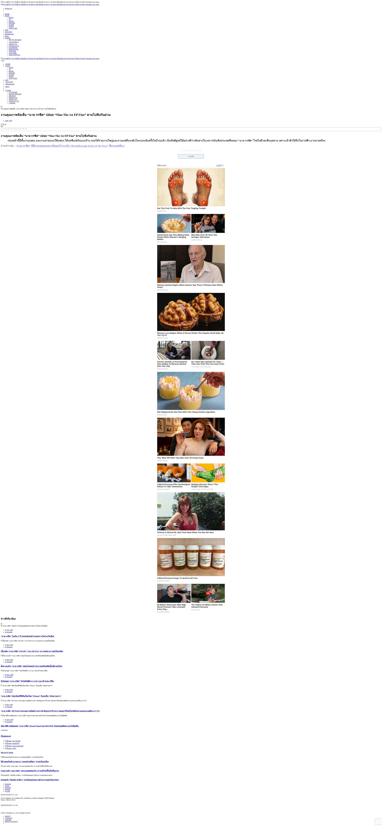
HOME (7, 14)
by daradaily (9, 632)
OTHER (7, 38)
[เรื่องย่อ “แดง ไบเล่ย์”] (13, 741)
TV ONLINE (13, 92)
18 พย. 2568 (9, 690)
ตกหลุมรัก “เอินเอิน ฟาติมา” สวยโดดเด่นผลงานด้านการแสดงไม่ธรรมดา (30, 780)
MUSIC (11, 21)
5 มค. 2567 (8, 120)
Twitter (7, 786)
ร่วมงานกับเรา (14, 42)
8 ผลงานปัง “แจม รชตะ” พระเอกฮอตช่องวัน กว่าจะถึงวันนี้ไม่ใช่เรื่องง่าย (30, 771)
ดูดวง (7, 86)
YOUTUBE (13, 53)
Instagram (8, 787)
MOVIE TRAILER (15, 40)
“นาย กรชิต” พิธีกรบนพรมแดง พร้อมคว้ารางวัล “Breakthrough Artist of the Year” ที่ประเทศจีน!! (70, 145)
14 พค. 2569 (9, 660)
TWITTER (12, 51)
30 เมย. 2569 (9, 675)
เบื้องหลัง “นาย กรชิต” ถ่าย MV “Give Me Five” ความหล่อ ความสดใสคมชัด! (32, 651)
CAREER (12, 103)
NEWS (7, 16)
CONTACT (8, 818)
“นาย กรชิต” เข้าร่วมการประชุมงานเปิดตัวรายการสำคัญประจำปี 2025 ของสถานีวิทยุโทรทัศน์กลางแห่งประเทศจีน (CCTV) (50, 711)
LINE (8, 791)
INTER (11, 26)
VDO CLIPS (13, 28)
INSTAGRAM (13, 49)
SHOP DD (12, 96)
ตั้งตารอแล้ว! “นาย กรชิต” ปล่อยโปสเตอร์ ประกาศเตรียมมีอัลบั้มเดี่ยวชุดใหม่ (32, 666)
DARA (11, 17)
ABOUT (7, 816)
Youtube (7, 789)
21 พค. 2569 (9, 645)
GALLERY (8, 32)
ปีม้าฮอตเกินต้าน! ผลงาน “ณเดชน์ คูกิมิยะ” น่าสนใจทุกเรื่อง (25, 762)
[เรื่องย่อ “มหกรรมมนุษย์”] (14, 746)
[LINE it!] (5, 124)
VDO (6, 30)
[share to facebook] (1, 124)
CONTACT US (14, 46)
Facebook (8, 784)
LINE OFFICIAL (14, 55)
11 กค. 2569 (9, 630)
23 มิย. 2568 (9, 705)
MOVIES (12, 23)
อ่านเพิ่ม (191, 156)
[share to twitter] (3, 124)
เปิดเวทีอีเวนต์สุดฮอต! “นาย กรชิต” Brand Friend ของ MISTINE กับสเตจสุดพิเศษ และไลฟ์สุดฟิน (40, 726)
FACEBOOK (13, 48)
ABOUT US (13, 44)
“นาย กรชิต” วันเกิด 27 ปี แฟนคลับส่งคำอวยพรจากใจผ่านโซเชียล (27, 636)
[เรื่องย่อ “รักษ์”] (11, 748)
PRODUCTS (13, 98)
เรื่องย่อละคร (9, 34)
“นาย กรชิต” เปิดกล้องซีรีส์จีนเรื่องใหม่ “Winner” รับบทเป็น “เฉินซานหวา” (31, 696)
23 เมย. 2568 (9, 720)
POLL (7, 36)
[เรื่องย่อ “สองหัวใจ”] (12, 743)
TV (10, 19)
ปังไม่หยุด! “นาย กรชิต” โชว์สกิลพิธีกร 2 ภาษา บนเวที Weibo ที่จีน (27, 681)
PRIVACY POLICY (11, 822)
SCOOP (11, 25)
